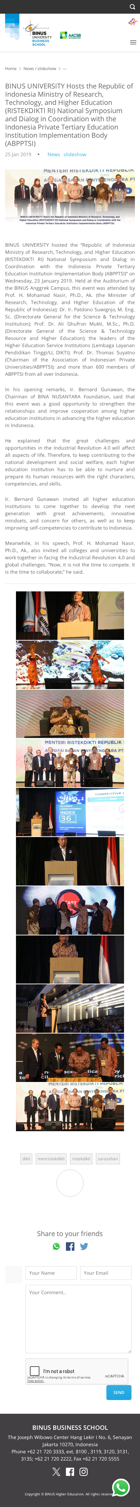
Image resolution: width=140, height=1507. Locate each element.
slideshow (46, 68)
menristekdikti (51, 1159)
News (28, 68)
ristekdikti (81, 1159)
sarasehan (108, 1159)
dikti (26, 1159)
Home (11, 68)
